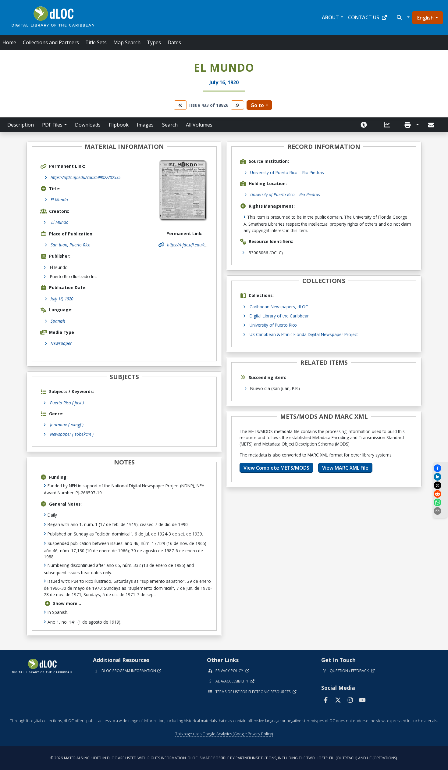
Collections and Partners (51, 42)
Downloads (88, 124)
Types (154, 42)
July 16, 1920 (62, 299)
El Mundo (59, 199)
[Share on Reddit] (440, 494)
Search (170, 124)
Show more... (67, 603)
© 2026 (224, 758)
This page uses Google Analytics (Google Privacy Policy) (224, 733)
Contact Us (363, 17)
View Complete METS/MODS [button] (276, 467)
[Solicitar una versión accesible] (364, 125)
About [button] (330, 17)
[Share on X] (440, 485)
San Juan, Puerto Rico (71, 245)
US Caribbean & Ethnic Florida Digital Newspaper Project (304, 334)
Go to (257, 105)
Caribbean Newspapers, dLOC (279, 307)
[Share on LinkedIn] (440, 477)
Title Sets (96, 42)
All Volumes (199, 124)
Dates (174, 42)
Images (145, 124)
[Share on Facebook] (440, 468)
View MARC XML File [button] (345, 467)
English (425, 17)
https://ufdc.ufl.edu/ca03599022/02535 (85, 177)
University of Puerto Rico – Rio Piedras (287, 172)
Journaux (67, 425)
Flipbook (119, 124)
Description (20, 124)
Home (9, 42)
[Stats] (387, 125)
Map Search (126, 42)
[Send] (432, 125)
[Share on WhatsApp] (440, 502)
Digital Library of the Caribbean (280, 316)
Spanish (58, 321)
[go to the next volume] (237, 105)
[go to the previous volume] (180, 105)
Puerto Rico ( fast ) (67, 403)
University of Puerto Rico (273, 325)
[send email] (440, 511)
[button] (402, 17)
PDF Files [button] (52, 124)
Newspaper (61, 343)
